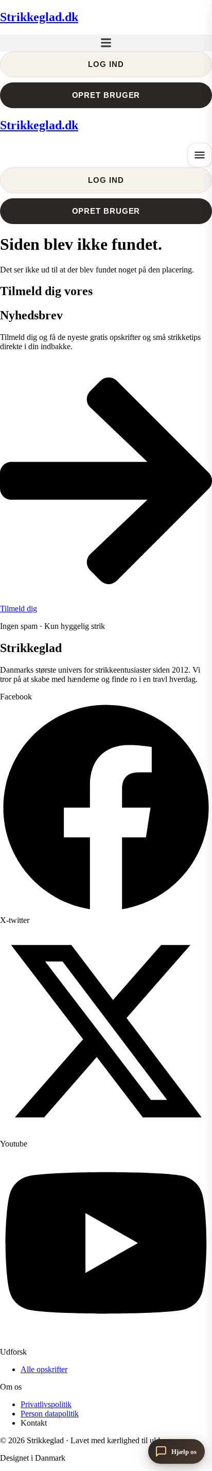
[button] (106, 43)
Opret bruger (106, 95)
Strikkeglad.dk (39, 17)
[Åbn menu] (199, 155)
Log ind (105, 64)
